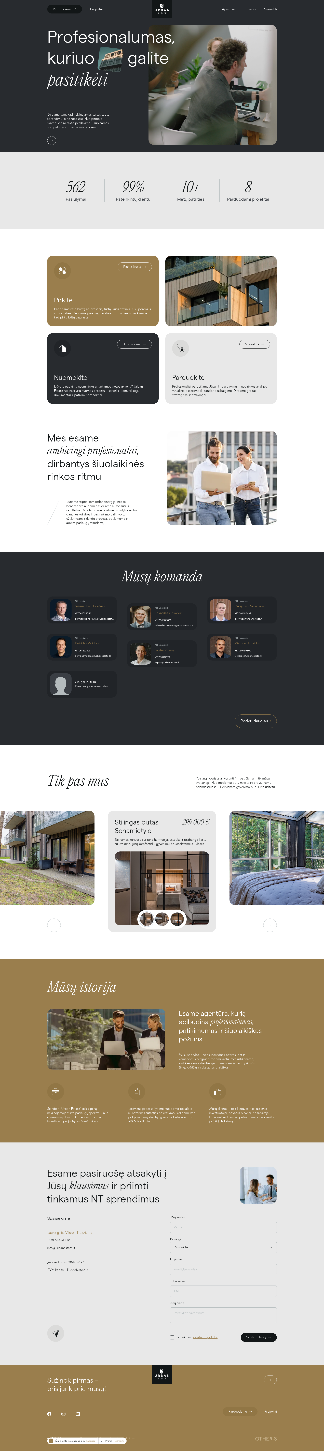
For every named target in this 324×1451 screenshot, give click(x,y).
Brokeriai (249, 9)
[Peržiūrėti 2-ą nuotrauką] (162, 919)
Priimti (108, 1441)
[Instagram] (63, 1414)
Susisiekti (270, 9)
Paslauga (176, 1239)
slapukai (90, 1441)
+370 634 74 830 (58, 1240)
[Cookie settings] (51, 1441)
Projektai (96, 9)
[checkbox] (172, 1337)
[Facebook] (49, 1414)
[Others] (266, 1439)
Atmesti (119, 1441)
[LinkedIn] (78, 1414)
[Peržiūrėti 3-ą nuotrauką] (177, 919)
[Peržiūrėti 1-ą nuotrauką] (147, 919)
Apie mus (228, 9)
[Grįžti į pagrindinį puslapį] (162, 9)
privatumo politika (205, 1337)
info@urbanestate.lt (61, 1248)
